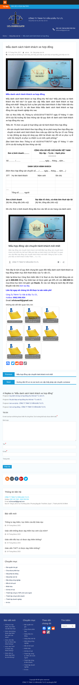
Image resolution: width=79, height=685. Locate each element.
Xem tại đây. (24, 286)
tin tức (8, 602)
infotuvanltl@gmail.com (63, 30)
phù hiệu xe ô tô (64, 54)
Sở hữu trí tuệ (10, 590)
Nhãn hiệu (9, 586)
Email (5, 451)
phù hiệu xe (40, 54)
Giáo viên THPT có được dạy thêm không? (22, 548)
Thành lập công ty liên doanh (15, 596)
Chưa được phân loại (12, 570)
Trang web (6, 459)
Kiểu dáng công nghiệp (13, 580)
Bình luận (6, 420)
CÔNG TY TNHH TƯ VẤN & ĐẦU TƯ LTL (45, 18)
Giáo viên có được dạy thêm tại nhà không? (10, 655)
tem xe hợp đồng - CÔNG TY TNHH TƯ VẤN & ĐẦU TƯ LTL (27, 407)
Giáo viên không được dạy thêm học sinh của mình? (26, 531)
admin (27, 52)
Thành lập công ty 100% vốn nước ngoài (19, 593)
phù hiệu (33, 54)
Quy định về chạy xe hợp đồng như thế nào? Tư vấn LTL (26, 396)
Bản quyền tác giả (11, 567)
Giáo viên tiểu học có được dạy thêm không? (23, 540)
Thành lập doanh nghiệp (14, 599)
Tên (4, 444)
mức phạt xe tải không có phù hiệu (19, 54)
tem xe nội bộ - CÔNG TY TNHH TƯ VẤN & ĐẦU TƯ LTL (26, 403)
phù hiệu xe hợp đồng (52, 54)
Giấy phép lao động (12, 574)
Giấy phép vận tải (38, 52)
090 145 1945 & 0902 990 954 (65, 28)
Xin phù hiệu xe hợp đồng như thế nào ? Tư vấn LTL (25, 399)
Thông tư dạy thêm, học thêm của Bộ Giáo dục (24, 522)
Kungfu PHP (53, 682)
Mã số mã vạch (11, 583)
